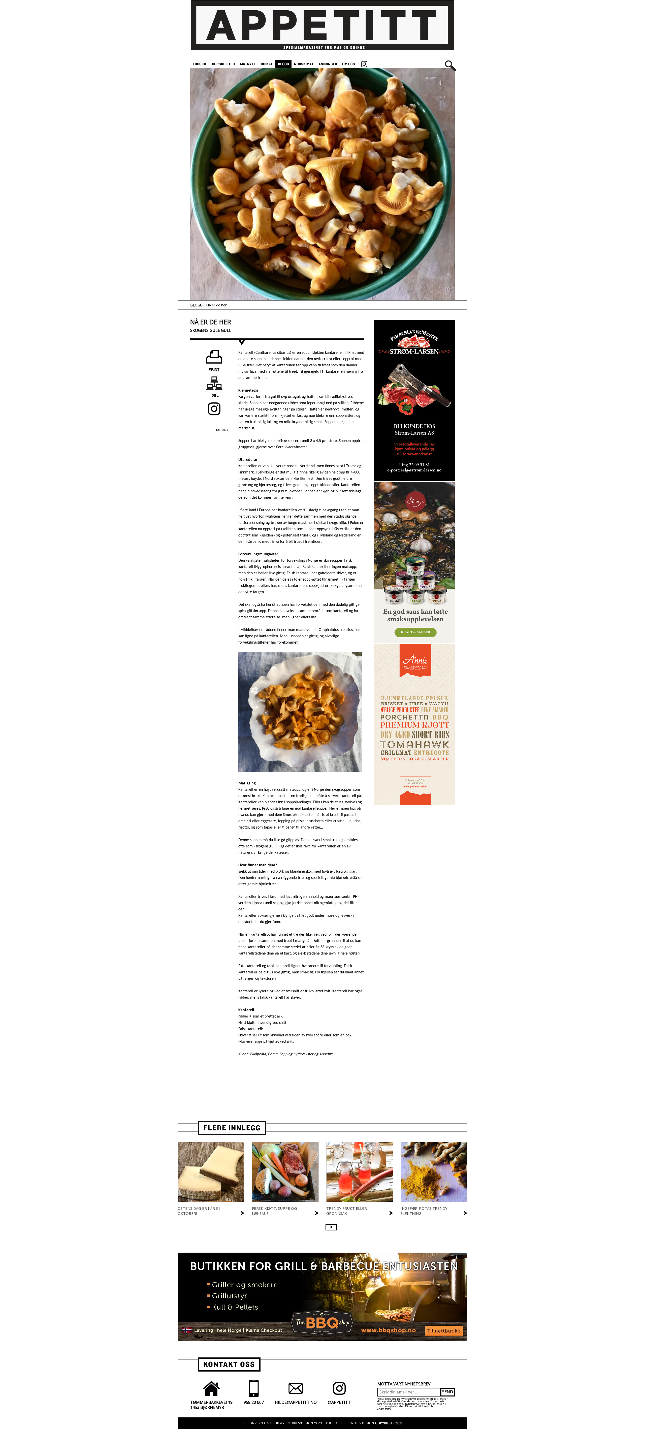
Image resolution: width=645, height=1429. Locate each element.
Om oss (348, 64)
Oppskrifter (223, 64)
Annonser (327, 64)
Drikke (267, 64)
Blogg (283, 64)
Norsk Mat (303, 64)
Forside (200, 64)
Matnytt (248, 64)
